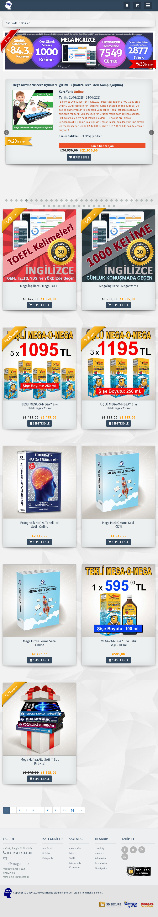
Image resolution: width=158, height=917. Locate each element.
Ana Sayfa (47, 848)
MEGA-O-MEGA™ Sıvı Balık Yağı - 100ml (119, 643)
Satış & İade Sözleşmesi (75, 865)
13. (64, 810)
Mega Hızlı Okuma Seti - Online (39, 643)
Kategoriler (48, 858)
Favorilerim (101, 863)
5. (33, 810)
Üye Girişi (99, 848)
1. (6, 810)
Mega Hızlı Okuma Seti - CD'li (118, 525)
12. (56, 810)
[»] (72, 810)
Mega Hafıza (75, 848)
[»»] (80, 810)
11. (48, 810)
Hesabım (99, 853)
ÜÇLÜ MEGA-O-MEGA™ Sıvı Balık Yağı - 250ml (118, 406)
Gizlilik (72, 858)
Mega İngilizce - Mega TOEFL (39, 286)
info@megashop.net (19, 863)
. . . (40, 810)
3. (20, 810)
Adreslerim (100, 858)
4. (27, 810)
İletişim (72, 853)
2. (13, 810)
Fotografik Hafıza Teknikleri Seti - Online (39, 525)
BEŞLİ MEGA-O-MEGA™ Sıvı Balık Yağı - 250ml (39, 406)
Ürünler (46, 853)
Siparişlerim (101, 868)
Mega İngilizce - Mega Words (118, 286)
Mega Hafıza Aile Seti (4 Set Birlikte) (40, 761)
